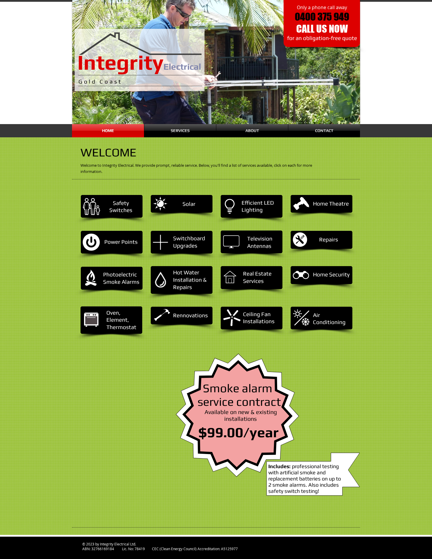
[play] (351, 115)
